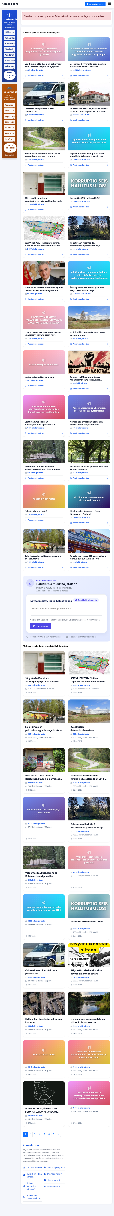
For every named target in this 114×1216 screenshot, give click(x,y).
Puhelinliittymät (10, 38)
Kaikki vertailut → (10, 75)
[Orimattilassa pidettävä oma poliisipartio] (44, 102)
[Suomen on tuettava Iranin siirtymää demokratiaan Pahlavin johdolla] (44, 281)
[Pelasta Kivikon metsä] (44, 504)
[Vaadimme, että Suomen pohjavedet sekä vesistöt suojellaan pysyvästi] (44, 58)
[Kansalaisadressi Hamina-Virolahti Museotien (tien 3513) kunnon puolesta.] (44, 147)
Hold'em (9, 140)
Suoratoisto (10, 44)
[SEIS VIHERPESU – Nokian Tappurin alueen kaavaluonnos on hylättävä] (44, 237)
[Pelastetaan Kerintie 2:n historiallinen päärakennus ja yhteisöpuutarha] (89, 237)
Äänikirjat (9, 55)
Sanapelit (9, 122)
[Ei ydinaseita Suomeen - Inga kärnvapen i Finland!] (89, 505)
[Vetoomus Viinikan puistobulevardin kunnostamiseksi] (89, 460)
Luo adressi (42, 626)
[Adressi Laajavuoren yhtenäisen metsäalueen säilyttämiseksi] (89, 416)
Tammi (9, 133)
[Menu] (109, 4)
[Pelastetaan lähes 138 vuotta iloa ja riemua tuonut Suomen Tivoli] (89, 550)
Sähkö (9, 32)
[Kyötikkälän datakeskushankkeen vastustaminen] (89, 326)
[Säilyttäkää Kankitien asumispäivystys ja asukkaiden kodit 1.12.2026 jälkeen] (44, 192)
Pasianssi (9, 105)
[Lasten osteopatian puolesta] (44, 369)
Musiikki (9, 50)
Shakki (9, 110)
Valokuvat (9, 67)
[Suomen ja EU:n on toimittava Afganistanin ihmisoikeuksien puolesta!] (89, 371)
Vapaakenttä (10, 117)
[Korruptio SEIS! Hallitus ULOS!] (89, 191)
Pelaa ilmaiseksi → (10, 147)
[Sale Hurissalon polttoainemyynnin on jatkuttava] (44, 550)
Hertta (9, 127)
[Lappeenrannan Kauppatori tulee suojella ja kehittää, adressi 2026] (89, 147)
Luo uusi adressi (95, 4)
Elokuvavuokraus (10, 61)
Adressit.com (10, 3)
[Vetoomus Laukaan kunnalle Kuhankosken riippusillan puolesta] (44, 460)
